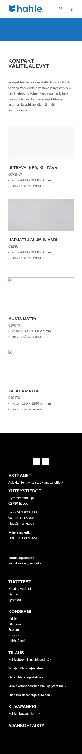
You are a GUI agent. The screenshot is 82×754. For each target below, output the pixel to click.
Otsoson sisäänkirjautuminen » (30, 695)
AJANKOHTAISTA (26, 725)
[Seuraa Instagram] (45, 461)
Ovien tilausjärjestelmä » (26, 677)
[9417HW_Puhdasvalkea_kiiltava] (41, 158)
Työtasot (14, 600)
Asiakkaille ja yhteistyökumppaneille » (35, 482)
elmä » (29, 659)
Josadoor (14, 635)
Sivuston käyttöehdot (24, 563)
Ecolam (13, 629)
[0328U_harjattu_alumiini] (41, 230)
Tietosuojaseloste (21, 558)
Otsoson (14, 624)
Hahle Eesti (16, 641)
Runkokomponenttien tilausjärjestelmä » (37, 686)
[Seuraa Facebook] (36, 461)
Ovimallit (14, 594)
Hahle (12, 618)
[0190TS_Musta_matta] (41, 280)
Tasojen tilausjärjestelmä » (27, 668)
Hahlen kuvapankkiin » (24, 713)
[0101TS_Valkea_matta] (41, 353)
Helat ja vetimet (19, 588)
